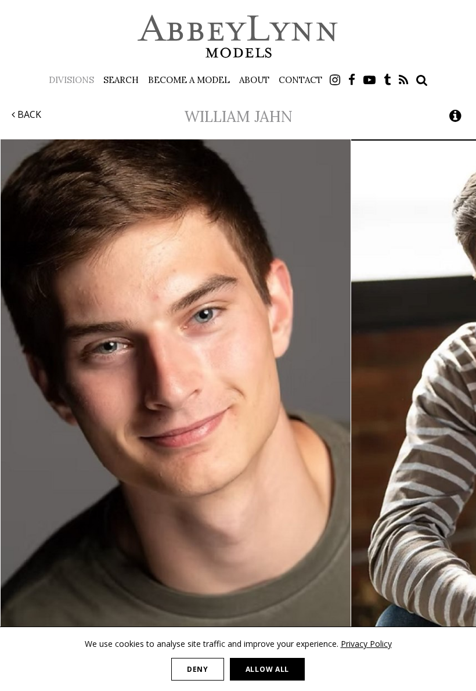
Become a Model (189, 79)
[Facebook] (351, 80)
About (254, 79)
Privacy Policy (366, 643)
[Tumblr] (387, 80)
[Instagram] (335, 80)
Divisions (71, 79)
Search (121, 79)
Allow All (267, 669)
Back (28, 114)
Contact (300, 79)
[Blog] (404, 80)
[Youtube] (369, 80)
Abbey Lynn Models (238, 36)
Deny (197, 669)
